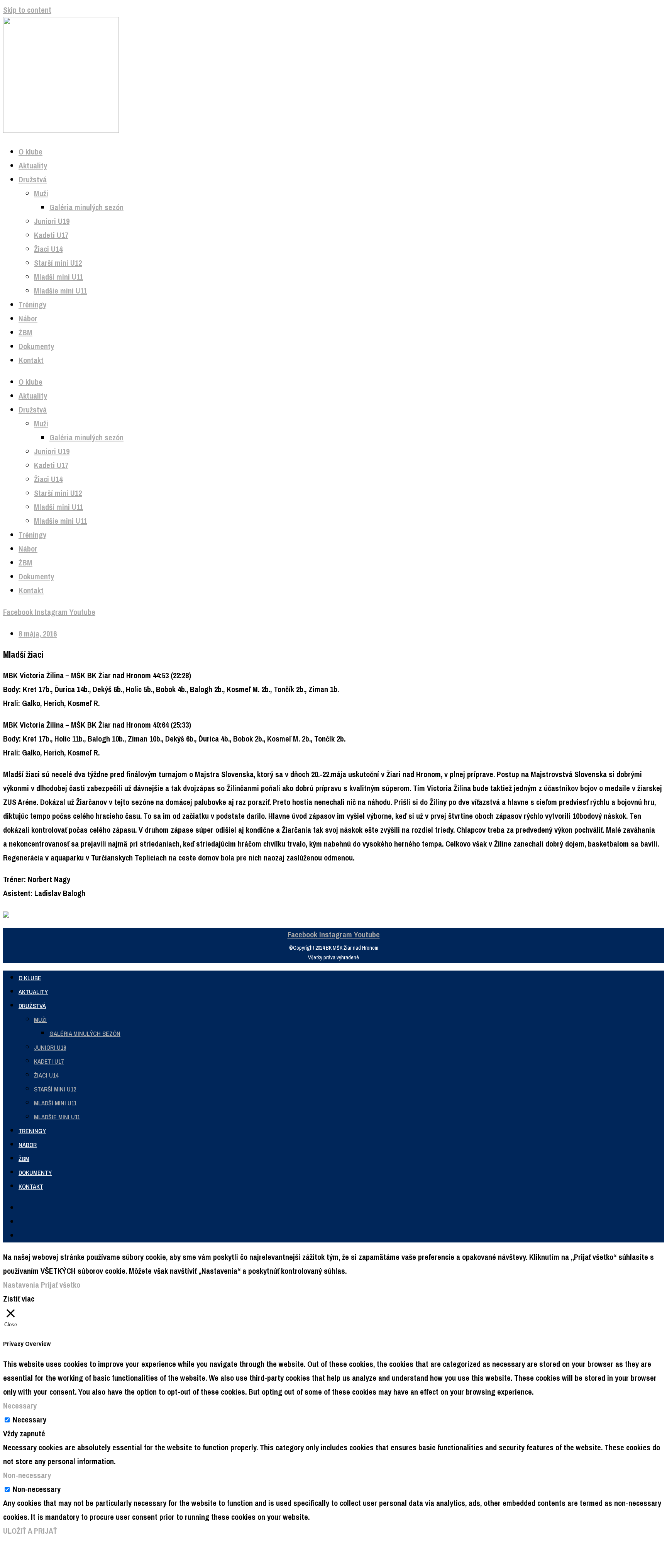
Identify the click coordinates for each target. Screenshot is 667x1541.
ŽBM (25, 332)
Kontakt (31, 360)
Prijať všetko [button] (60, 1285)
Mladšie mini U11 (60, 290)
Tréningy (32, 304)
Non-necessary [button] (27, 1475)
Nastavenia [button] (21, 1285)
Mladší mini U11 (58, 277)
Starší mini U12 (58, 263)
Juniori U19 (51, 221)
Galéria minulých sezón (86, 207)
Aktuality (33, 165)
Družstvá (33, 179)
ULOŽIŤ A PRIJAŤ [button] (30, 1531)
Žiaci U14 (48, 249)
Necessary (29, 1419)
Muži (41, 193)
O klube (30, 151)
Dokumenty (36, 346)
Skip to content (27, 10)
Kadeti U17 (51, 235)
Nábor (28, 318)
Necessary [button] (20, 1405)
